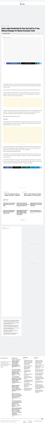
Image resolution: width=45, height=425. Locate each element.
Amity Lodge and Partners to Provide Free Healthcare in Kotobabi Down (39, 391)
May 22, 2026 (32, 213)
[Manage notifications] (42, 419)
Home (2, 25)
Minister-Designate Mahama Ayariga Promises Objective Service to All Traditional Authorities (17, 388)
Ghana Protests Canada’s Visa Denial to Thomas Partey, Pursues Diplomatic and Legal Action (23, 204)
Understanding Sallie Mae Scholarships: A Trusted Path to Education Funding (28, 389)
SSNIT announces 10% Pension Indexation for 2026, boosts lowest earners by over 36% (39, 370)
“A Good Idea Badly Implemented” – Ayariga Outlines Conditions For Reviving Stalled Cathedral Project (16, 379)
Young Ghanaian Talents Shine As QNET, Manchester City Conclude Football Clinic (36, 204)
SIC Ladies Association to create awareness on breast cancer (39, 382)
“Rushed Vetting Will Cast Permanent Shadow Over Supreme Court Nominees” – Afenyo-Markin (17, 404)
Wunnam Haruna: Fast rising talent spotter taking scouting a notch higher (9, 204)
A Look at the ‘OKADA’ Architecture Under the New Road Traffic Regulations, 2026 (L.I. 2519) (16, 372)
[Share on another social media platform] (41, 63)
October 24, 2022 (15, 33)
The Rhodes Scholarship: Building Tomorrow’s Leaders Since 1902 (28, 377)
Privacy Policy (30, 421)
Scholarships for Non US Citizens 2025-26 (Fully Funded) (27, 371)
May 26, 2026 (5, 214)
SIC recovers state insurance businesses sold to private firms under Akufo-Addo (39, 374)
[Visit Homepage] (22, 3)
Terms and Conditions (38, 421)
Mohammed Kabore (6, 33)
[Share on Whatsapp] (37, 63)
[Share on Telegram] (39, 63)
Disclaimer (30, 422)
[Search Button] (43, 3)
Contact (24, 421)
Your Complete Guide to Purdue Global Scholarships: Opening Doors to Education (28, 381)
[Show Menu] (1, 3)
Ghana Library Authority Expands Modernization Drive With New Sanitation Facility (9, 212)
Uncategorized (7, 25)
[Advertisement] (22, 15)
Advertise (24, 422)
